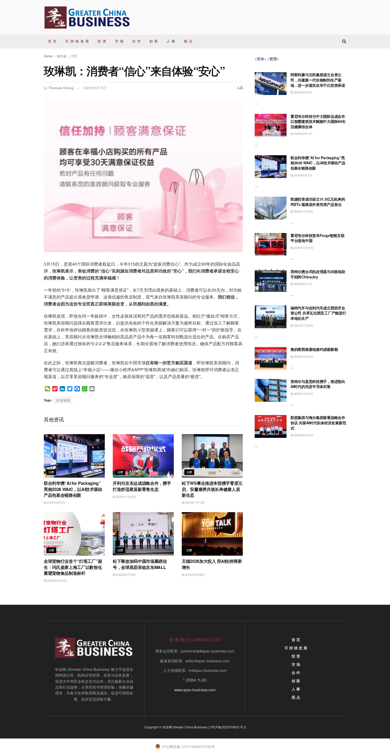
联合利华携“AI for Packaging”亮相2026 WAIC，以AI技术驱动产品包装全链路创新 (73, 489)
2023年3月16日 (95, 87)
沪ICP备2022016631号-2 (228, 727)
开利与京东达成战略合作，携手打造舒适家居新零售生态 (142, 486)
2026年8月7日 (55, 502)
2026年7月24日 (125, 496)
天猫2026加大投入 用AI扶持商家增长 (212, 564)
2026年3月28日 (194, 574)
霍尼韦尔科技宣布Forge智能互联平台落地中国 (317, 238)
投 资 (102, 41)
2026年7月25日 (303, 211)
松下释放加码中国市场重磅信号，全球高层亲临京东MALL (140, 564)
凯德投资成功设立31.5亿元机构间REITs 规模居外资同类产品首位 (318, 201)
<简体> (260, 58)
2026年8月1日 (302, 133)
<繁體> (273, 58)
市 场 (119, 41)
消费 (74, 56)
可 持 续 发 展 (77, 41)
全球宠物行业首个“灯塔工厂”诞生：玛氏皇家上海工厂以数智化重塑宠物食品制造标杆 (73, 567)
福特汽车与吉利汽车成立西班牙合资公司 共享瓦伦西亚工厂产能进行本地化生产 (318, 313)
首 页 (52, 41)
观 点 (188, 41)
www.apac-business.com (195, 689)
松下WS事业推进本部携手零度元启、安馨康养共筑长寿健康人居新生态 (212, 489)
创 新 (153, 41)
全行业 (61, 56)
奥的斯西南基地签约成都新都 (314, 349)
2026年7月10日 (194, 502)
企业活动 (63, 400)
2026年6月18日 (125, 574)
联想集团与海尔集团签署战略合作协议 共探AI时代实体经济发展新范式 (318, 422)
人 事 (171, 41)
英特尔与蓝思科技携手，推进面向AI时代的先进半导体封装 (318, 384)
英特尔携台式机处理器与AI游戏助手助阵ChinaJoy (318, 274)
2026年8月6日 (302, 92)
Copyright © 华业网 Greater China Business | (177, 727)
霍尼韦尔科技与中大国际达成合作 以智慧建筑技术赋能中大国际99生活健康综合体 (318, 121)
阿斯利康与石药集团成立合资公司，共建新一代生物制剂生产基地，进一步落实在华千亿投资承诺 (318, 80)
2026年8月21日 (303, 435)
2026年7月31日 (303, 247)
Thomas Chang (61, 87)
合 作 (136, 41)
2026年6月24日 (56, 580)
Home (48, 56)
